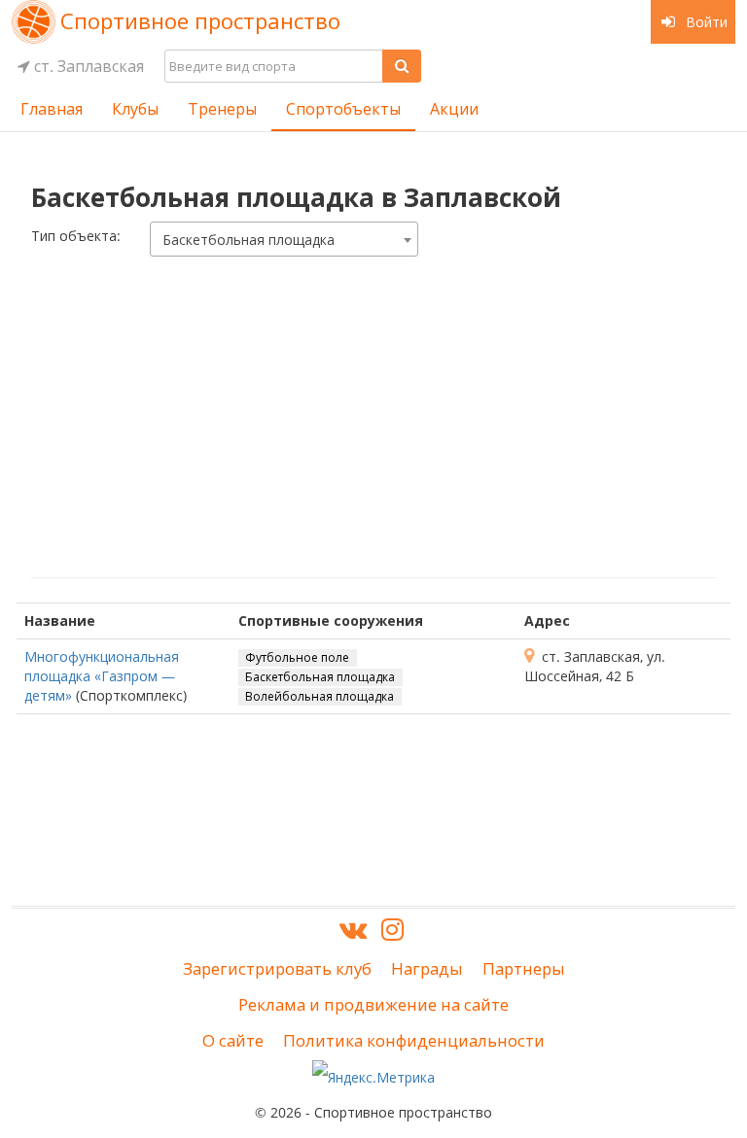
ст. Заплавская (87, 66)
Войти (705, 22)
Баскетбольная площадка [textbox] (248, 239)
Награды (427, 968)
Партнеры (523, 968)
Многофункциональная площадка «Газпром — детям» (101, 676)
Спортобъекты (343, 109)
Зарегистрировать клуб (277, 968)
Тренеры (222, 109)
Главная (51, 109)
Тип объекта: (76, 235)
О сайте (233, 1040)
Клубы (135, 109)
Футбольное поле (297, 657)
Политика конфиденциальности (414, 1040)
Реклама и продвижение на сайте (373, 1004)
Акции (454, 109)
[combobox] (284, 239)
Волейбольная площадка (319, 696)
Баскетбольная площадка (320, 677)
